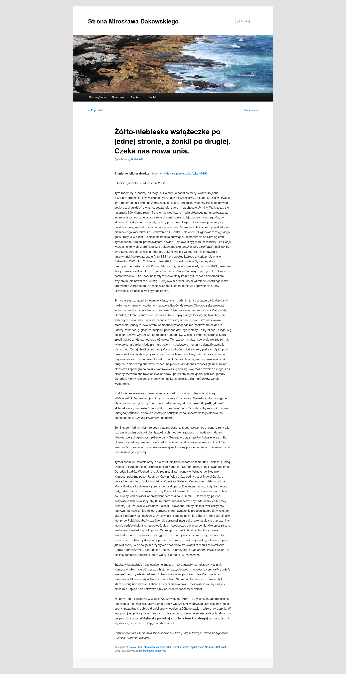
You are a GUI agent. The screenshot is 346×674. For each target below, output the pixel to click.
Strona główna (97, 97)
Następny (251, 110)
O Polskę (131, 647)
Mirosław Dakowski (216, 647)
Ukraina (177, 647)
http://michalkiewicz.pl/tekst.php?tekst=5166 (178, 173)
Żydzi (194, 647)
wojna (186, 647)
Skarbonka (118, 97)
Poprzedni (95, 110)
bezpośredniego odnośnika (151, 650)
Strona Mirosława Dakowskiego (133, 21)
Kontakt (153, 97)
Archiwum (136, 97)
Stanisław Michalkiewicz (157, 647)
